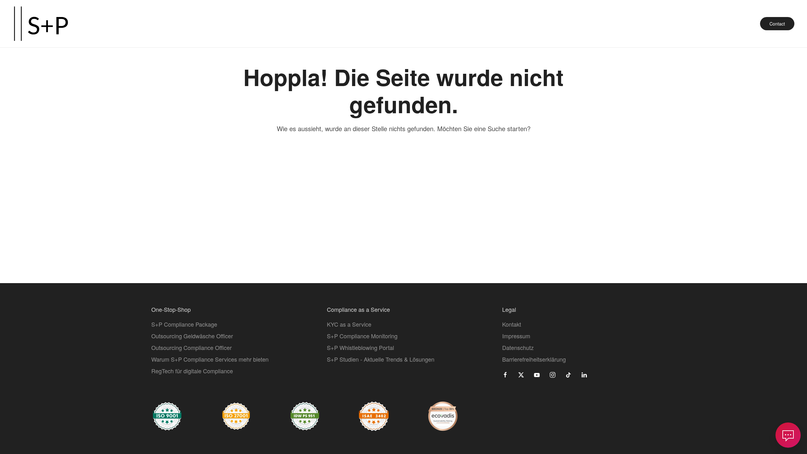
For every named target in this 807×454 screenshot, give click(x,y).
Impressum (516, 336)
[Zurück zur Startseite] (41, 23)
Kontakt (511, 324)
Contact (777, 23)
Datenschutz (518, 347)
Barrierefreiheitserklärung (534, 359)
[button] (788, 435)
